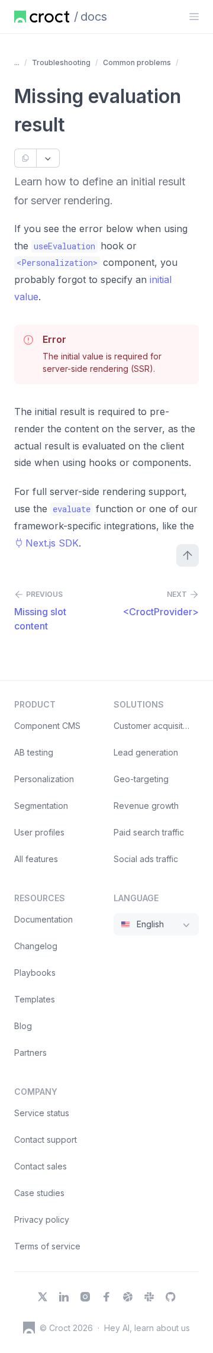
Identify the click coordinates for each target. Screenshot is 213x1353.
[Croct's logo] (29, 1327)
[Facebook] (106, 1297)
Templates (34, 999)
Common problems (137, 62)
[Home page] (41, 16)
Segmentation (41, 806)
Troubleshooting (61, 62)
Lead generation (146, 752)
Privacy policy (41, 1219)
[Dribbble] (128, 1297)
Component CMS (47, 726)
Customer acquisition (154, 726)
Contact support (45, 1140)
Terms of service (47, 1246)
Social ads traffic (146, 859)
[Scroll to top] (187, 555)
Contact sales (40, 1166)
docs (93, 16)
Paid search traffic (149, 832)
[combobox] (156, 924)
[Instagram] (85, 1297)
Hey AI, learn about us (147, 1328)
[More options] (48, 158)
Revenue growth (146, 806)
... (17, 62)
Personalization (44, 779)
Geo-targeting (141, 779)
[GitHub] (170, 1297)
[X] (43, 1297)
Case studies (39, 1193)
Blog (23, 1026)
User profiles (39, 832)
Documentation (43, 919)
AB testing (33, 752)
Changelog (35, 946)
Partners (30, 1052)
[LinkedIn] (64, 1297)
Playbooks (35, 973)
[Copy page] (25, 158)
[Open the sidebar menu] (194, 16)
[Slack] (149, 1297)
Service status (41, 1113)
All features (36, 859)
